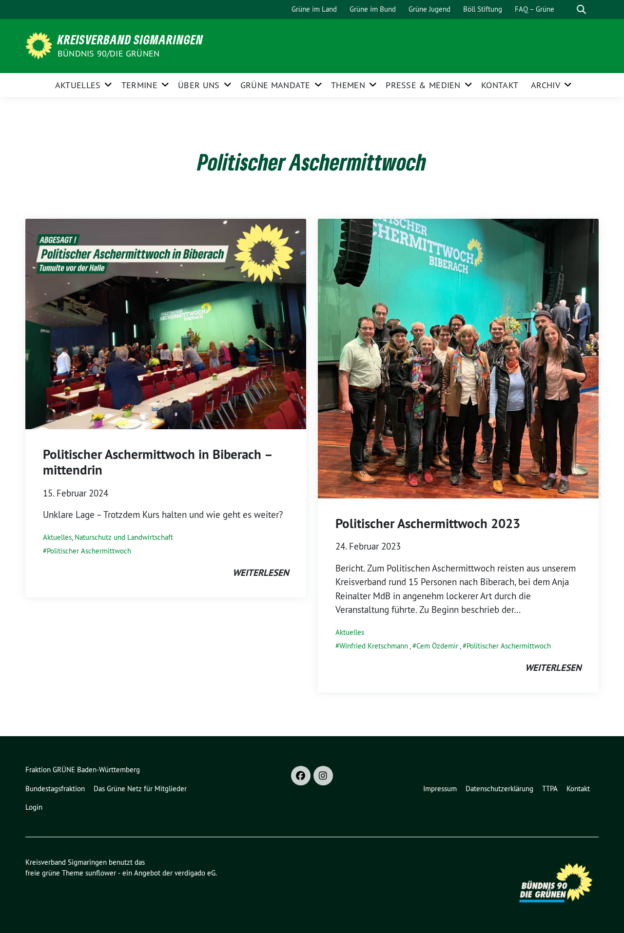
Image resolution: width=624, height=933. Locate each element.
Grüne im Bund (373, 9)
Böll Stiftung (482, 9)
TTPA (550, 788)
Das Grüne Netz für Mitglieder (140, 788)
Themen (348, 85)
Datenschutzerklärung (499, 788)
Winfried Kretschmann (373, 645)
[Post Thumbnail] (165, 323)
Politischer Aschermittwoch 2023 (427, 523)
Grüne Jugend (429, 9)
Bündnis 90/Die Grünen (108, 53)
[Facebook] (301, 775)
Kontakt (499, 85)
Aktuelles (78, 85)
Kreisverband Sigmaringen (130, 39)
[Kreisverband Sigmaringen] (40, 45)
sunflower (100, 872)
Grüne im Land (314, 9)
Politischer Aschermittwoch (89, 550)
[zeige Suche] (581, 9)
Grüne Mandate (275, 85)
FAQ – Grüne (534, 9)
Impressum (440, 788)
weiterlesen (261, 573)
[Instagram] (323, 775)
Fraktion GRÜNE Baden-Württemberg (82, 769)
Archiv (545, 85)
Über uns (198, 85)
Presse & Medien (423, 85)
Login (33, 807)
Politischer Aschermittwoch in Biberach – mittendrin (157, 462)
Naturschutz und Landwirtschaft (124, 537)
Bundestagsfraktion (55, 788)
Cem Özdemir (437, 645)
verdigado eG (195, 872)
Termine (139, 85)
